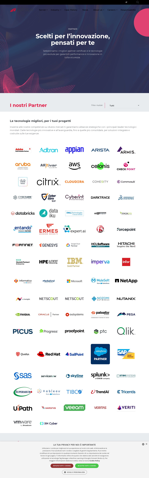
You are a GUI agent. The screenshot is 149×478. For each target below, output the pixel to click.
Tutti (112, 106)
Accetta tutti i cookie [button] (87, 466)
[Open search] (137, 2)
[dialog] (74, 459)
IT (126, 2)
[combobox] (143, 444)
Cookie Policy (94, 461)
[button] (74, 472)
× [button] (146, 444)
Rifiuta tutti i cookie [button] (62, 466)
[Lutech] (21, 10)
